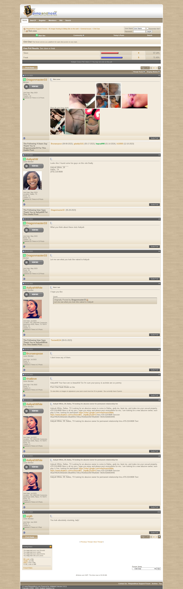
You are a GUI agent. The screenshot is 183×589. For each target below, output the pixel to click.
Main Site (41, 35)
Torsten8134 (56, 340)
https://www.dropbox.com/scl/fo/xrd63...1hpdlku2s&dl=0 (73, 415)
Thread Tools (138, 72)
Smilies (25, 561)
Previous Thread (86, 542)
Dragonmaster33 (36, 79)
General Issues (86, 29)
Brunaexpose (56, 144)
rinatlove (31, 378)
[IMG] (25, 562)
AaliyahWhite (34, 287)
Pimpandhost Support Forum (139, 583)
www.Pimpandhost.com (32, 586)
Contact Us (122, 583)
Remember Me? (154, 29)
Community (77, 35)
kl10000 (120, 144)
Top (160, 583)
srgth (29, 516)
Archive (155, 583)
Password (128, 31)
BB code (26, 559)
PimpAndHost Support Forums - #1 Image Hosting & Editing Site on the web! (52, 29)
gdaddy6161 (79, 144)
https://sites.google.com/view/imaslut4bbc (96, 412)
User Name (129, 28)
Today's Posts (119, 35)
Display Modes (152, 72)
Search (149, 35)
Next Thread (98, 542)
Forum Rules (27, 568)
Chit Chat (96, 29)
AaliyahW (32, 159)
